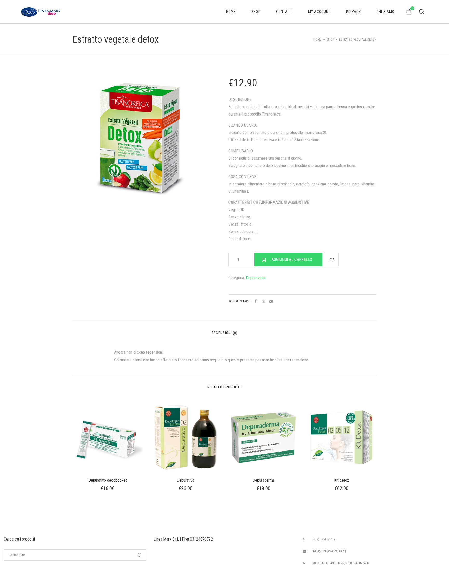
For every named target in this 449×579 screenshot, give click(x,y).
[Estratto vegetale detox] (138, 139)
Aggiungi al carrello (292, 259)
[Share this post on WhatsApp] (263, 301)
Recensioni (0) (224, 333)
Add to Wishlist (332, 259)
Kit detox (341, 480)
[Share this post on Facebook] (256, 301)
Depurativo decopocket (107, 480)
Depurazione (256, 277)
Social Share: (240, 301)
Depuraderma (264, 480)
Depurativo (185, 480)
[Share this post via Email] (271, 301)
